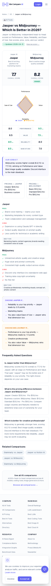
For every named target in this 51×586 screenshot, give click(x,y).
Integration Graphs (9, 548)
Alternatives (7, 523)
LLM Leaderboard (34, 510)
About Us (31, 539)
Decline (10, 579)
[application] (25, 105)
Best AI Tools (7, 519)
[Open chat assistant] (44, 569)
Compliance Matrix (9, 543)
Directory (5, 527)
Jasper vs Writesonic (13, 458)
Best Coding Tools (35, 519)
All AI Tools (6, 506)
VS (11, 14)
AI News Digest (8, 539)
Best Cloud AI (33, 527)
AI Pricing (6, 514)
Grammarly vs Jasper (13, 452)
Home (4, 14)
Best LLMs (32, 514)
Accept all (24, 579)
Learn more (10, 572)
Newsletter (32, 552)
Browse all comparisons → (25, 485)
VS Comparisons (8, 510)
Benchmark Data (8, 552)
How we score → (33, 44)
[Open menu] (46, 4)
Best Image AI (33, 523)
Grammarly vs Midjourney (15, 464)
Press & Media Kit (34, 548)
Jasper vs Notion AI (36, 452)
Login (38, 4)
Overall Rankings (34, 506)
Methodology (33, 543)
